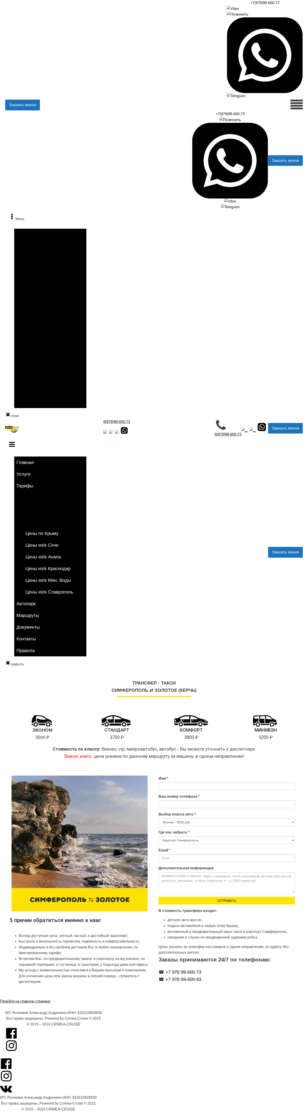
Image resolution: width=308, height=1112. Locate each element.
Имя (163, 778)
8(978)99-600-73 (116, 422)
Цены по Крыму (38, 300)
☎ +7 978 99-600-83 (180, 979)
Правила (23, 403)
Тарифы (23, 254)
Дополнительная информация (186, 868)
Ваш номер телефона (179, 796)
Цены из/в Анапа (39, 321)
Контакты (24, 393)
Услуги (22, 244)
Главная (23, 234)
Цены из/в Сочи (38, 310)
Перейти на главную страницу (25, 1001)
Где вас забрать (174, 832)
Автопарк (24, 362)
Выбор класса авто (177, 814)
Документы (25, 382)
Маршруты (25, 372)
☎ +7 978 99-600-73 (180, 972)
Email (164, 850)
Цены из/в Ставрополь (44, 352)
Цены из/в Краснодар (43, 331)
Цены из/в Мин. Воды (43, 341)
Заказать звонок (22, 105)
